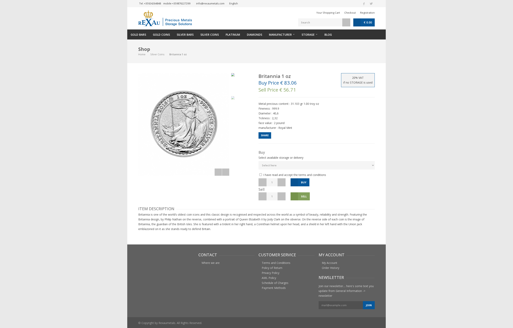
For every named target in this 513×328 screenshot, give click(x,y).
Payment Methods (274, 288)
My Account (329, 263)
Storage (308, 34)
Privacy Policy (270, 273)
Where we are (211, 263)
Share (265, 135)
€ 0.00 (368, 22)
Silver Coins (209, 34)
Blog (328, 34)
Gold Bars (138, 34)
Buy (303, 182)
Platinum (233, 34)
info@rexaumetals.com (210, 3)
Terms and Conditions (276, 263)
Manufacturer (280, 34)
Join (369, 305)
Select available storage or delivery (281, 157)
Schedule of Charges (275, 283)
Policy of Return (272, 268)
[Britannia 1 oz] (183, 124)
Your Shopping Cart (328, 12)
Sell (304, 196)
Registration (367, 12)
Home (141, 54)
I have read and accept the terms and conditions (294, 175)
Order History (330, 268)
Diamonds (254, 34)
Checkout (350, 12)
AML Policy (269, 278)
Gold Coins (161, 34)
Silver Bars (185, 34)
